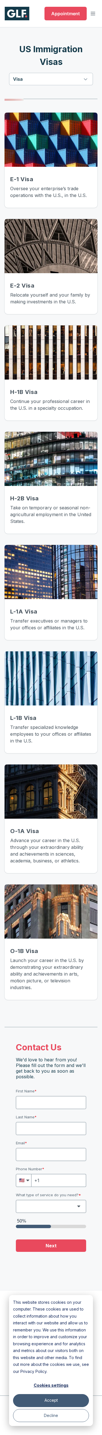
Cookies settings (51, 1385)
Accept (51, 1400)
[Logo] (17, 13)
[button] (51, 79)
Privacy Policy (33, 1371)
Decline (51, 1415)
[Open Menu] (92, 13)
